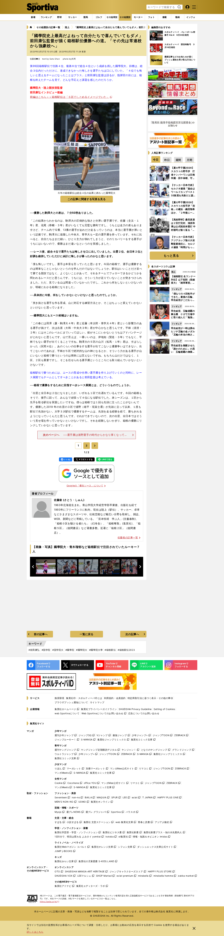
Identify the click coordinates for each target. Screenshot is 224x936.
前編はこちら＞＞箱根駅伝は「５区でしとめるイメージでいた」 (69, 97)
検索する (179, 7)
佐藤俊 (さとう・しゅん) (69, 500)
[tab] (59, 17)
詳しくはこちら (35, 931)
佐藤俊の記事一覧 (128, 537)
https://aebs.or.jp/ (49, 901)
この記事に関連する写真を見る (87, 199)
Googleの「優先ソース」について (85, 485)
